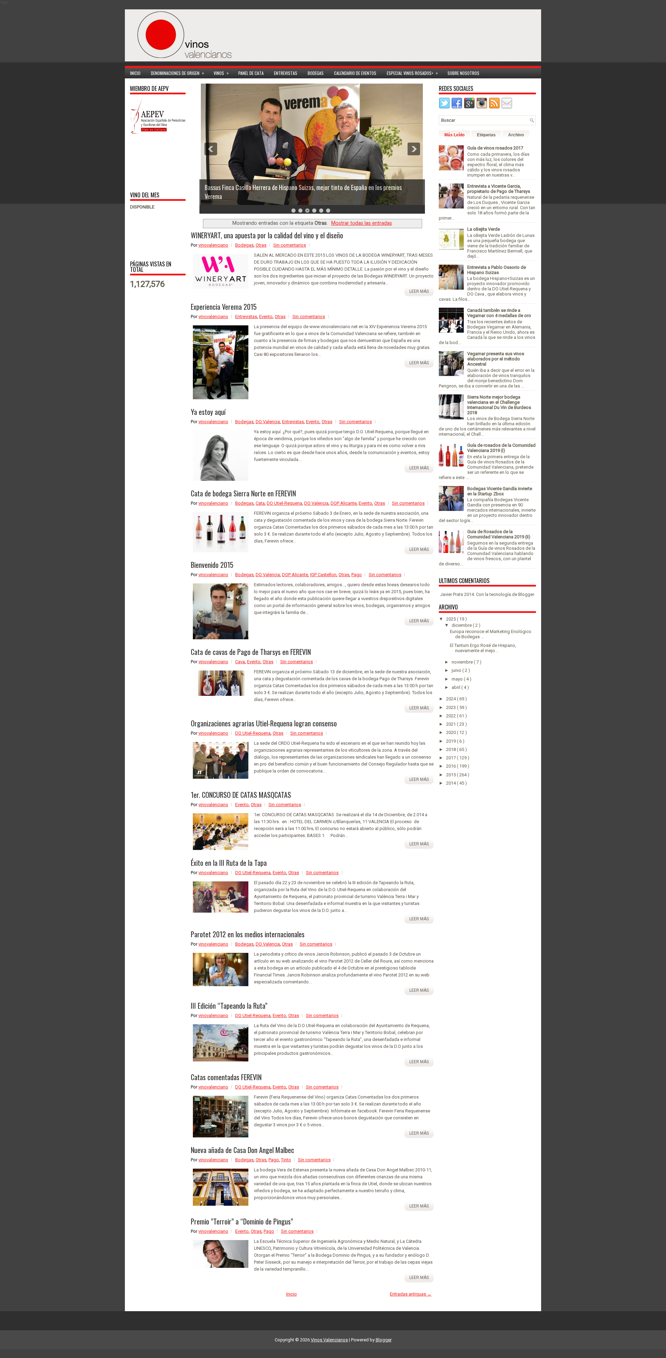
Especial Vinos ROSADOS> (412, 73)
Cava (240, 661)
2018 (451, 749)
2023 (451, 707)
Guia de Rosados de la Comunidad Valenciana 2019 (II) (498, 534)
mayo (458, 679)
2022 (451, 715)
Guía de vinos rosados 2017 (495, 148)
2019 (451, 741)
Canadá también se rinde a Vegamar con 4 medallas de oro (499, 313)
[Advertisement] (151, 162)
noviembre (463, 662)
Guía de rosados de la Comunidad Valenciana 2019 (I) (501, 448)
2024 (451, 698)
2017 (451, 757)
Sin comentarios (289, 245)
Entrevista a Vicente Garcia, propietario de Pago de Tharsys (498, 188)
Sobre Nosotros (463, 73)
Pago (356, 574)
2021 (451, 724)
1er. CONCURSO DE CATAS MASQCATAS (241, 794)
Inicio (135, 73)
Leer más (419, 291)
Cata (260, 503)
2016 (451, 766)
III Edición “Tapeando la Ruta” (229, 1005)
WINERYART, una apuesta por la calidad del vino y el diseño (267, 235)
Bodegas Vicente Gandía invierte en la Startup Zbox (499, 491)
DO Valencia (268, 421)
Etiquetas (486, 135)
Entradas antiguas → (411, 1294)
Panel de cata (251, 73)
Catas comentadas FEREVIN (226, 1077)
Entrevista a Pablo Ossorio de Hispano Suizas (496, 270)
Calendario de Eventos (355, 73)
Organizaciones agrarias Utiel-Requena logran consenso (264, 723)
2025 (451, 619)
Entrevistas (285, 73)
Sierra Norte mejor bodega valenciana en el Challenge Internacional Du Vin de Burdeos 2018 (499, 404)
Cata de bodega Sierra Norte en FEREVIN (243, 493)
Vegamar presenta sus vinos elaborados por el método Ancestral (495, 359)
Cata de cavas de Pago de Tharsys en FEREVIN (251, 651)
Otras (261, 245)
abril (456, 687)
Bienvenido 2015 (212, 564)
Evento (266, 316)
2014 (451, 783)
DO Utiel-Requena (284, 503)
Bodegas (316, 73)
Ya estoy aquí (208, 411)
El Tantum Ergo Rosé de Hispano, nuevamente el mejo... (483, 648)
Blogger (526, 594)
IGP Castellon (323, 574)
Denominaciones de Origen (177, 73)
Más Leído (454, 135)
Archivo (516, 135)
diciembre (462, 625)
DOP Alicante (344, 503)
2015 (451, 774)
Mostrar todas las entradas (361, 223)
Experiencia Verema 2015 (224, 306)
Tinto (286, 1159)
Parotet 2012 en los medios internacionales (248, 934)
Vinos (221, 73)
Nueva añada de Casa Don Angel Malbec (242, 1149)
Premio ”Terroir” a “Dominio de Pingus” (242, 1221)
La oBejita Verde (483, 229)
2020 (451, 732)
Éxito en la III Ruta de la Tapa (229, 862)
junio (457, 670)
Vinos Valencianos (329, 1339)
